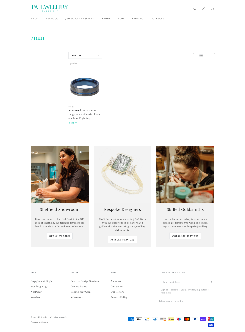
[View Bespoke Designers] (123, 175)
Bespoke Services (122, 240)
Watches (35, 297)
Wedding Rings (39, 286)
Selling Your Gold (80, 291)
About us (116, 281)
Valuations (77, 297)
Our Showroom (59, 236)
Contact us (117, 286)
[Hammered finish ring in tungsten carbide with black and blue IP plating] (84, 86)
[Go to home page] (49, 8)
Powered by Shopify (39, 322)
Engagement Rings (41, 281)
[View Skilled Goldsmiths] (185, 175)
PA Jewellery (43, 317)
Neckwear (36, 291)
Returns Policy (119, 297)
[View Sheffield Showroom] (60, 175)
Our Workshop (79, 286)
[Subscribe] (212, 282)
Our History (117, 291)
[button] (195, 8)
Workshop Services (185, 236)
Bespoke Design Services (85, 281)
